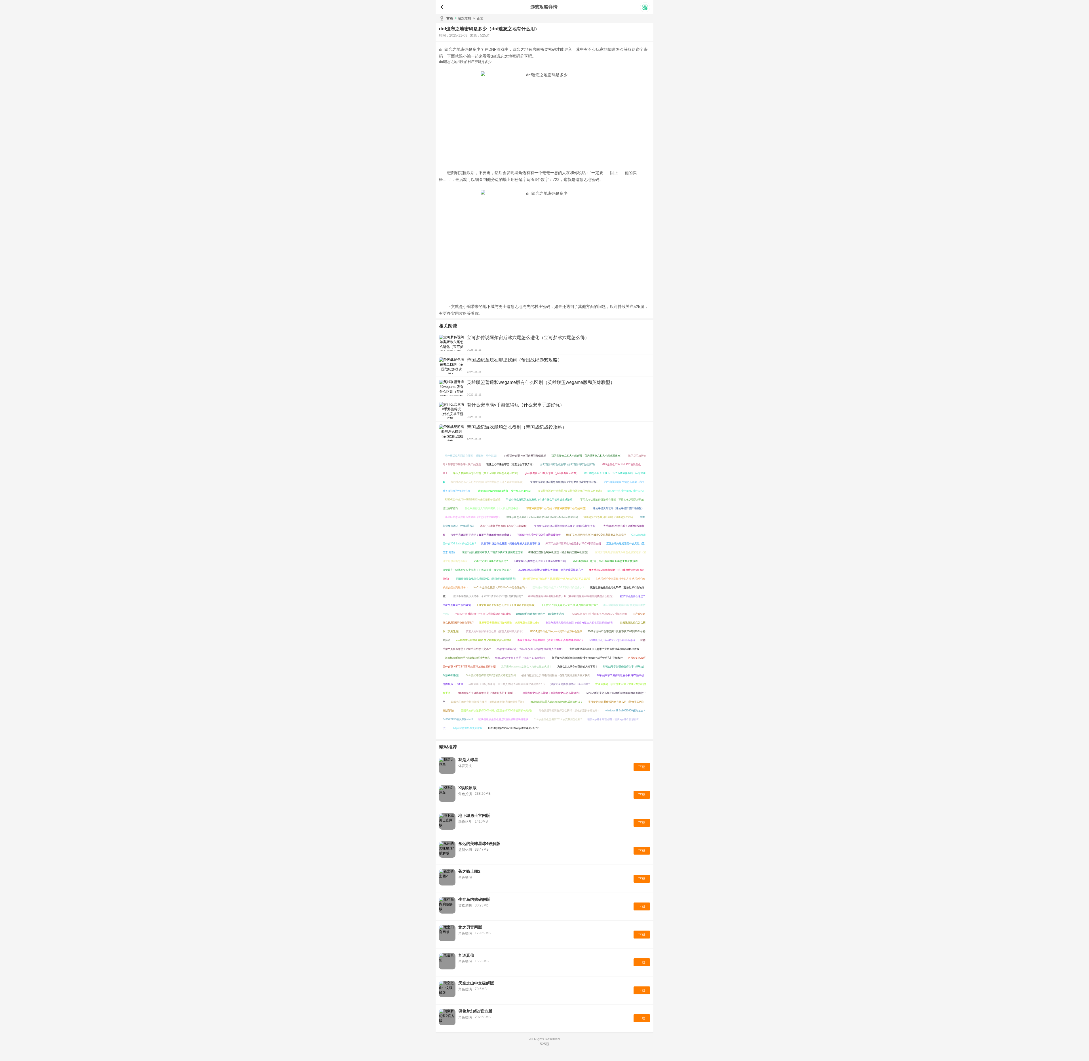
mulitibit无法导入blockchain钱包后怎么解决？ (557, 701)
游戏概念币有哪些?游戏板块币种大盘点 (467, 657)
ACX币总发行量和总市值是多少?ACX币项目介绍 (573, 543)
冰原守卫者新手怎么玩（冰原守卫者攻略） (504, 526)
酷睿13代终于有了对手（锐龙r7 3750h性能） (520, 657)
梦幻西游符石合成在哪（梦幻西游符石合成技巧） (568, 464)
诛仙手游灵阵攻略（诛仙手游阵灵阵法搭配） (618, 508)
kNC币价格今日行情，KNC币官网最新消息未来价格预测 (605, 561)
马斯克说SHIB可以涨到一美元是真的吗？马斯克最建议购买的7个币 (506, 684)
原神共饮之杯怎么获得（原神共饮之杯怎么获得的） (551, 693)
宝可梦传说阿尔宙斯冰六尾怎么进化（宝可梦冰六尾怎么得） (528, 337)
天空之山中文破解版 (476, 983)
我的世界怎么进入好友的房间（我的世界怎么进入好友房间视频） (488, 482)
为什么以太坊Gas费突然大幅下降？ (577, 666)
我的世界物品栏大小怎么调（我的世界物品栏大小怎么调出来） (587, 455)
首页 (449, 18)
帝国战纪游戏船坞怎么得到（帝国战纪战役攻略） (517, 427)
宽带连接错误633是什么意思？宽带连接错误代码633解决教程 (604, 649)
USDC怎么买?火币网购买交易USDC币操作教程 (599, 613)
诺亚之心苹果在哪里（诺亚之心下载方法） (510, 464)
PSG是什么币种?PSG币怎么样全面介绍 (612, 640)
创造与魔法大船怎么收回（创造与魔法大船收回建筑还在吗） (580, 622)
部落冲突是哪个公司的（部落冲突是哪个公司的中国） (557, 508)
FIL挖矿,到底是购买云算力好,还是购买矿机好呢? (570, 605)
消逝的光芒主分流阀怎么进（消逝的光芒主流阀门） (487, 693)
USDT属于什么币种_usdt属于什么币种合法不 (556, 631)
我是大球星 (468, 759)
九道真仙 (466, 955)
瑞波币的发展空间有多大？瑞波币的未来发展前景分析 (492, 552)
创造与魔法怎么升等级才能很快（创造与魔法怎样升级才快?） (556, 675)
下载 (641, 767)
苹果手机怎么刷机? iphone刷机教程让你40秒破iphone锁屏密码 (542, 517)
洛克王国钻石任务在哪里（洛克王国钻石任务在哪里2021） (550, 640)
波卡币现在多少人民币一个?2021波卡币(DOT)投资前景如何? (488, 596)
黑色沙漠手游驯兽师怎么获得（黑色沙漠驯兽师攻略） (569, 710)
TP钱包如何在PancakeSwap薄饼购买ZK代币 (513, 728)
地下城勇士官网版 (474, 815)
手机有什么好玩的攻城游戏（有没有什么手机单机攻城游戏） (540, 499)
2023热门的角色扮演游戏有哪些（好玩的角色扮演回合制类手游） (488, 701)
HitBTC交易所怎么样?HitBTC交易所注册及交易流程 (596, 534)
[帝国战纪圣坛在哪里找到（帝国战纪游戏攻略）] (451, 365)
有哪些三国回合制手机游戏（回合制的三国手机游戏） (559, 552)
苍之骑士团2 (469, 871)
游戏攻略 (464, 18)
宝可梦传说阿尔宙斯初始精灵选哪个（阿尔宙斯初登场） (566, 526)
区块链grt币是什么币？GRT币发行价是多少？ (559, 587)
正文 (478, 18)
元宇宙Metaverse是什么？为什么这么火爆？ (526, 666)
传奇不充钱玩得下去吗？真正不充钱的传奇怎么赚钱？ (481, 534)
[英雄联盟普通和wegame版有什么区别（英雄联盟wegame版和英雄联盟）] (451, 388)
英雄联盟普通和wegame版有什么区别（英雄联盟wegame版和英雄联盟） (541, 382)
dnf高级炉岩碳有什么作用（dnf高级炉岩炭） (541, 613)
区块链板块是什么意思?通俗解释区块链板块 (503, 719)
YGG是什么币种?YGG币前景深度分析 (539, 534)
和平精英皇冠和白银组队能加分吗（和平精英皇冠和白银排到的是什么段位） (571, 596)
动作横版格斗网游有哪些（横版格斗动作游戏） (472, 455)
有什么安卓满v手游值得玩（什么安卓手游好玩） (515, 404)
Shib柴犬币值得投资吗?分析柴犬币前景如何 (491, 675)
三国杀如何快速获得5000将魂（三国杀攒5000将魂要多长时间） (497, 710)
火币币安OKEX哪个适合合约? (491, 561)
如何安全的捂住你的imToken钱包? (570, 684)
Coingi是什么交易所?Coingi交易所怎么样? (558, 719)
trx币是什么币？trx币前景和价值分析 (525, 455)
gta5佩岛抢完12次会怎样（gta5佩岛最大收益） (552, 473)
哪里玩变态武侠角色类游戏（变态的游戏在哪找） (473, 517)
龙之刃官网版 (470, 927)
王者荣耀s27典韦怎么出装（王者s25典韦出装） (540, 561)
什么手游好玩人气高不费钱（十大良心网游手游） (493, 508)
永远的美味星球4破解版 (479, 843)
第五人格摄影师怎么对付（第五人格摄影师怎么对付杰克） (486, 473)
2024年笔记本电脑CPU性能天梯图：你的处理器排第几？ (550, 569)
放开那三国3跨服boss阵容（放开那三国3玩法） (505, 490)
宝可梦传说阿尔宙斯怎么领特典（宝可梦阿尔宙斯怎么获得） (564, 482)
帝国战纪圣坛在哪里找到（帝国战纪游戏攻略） (514, 360)
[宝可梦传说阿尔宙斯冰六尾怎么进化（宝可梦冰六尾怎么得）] (451, 343)
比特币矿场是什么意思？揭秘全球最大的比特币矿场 (510, 543)
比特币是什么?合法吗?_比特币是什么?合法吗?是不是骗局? (556, 578)
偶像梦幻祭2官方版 (475, 1011)
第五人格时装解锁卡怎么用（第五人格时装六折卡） (495, 631)
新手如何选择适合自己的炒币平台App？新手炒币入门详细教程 (587, 657)
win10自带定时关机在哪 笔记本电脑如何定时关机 (484, 640)
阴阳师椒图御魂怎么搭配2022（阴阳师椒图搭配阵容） (487, 578)
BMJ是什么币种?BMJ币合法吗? (625, 490)
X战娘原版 (467, 787)
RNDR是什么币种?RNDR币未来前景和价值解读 (473, 499)
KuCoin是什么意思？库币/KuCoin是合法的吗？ (500, 587)
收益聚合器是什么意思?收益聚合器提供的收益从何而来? (570, 490)
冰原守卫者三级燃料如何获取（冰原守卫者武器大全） (509, 622)
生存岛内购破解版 (474, 899)
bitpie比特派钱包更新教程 (467, 728)
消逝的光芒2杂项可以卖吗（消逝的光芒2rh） (608, 517)
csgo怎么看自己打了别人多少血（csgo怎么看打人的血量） (530, 649)
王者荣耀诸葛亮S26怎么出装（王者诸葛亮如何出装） (506, 605)
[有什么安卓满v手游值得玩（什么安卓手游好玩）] (451, 410)
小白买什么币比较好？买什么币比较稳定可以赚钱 (483, 613)
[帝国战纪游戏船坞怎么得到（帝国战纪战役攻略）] (451, 432)
